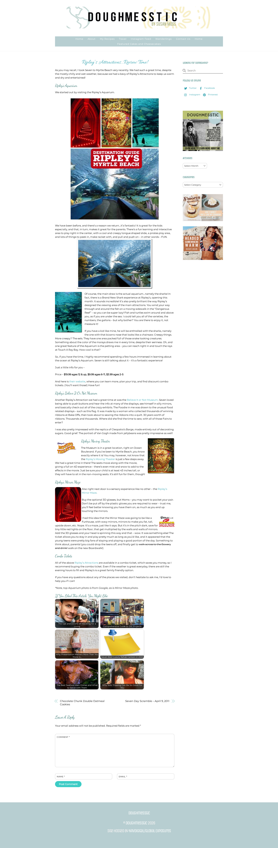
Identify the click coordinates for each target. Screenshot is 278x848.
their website (77, 381)
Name (61, 776)
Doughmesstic (136, 823)
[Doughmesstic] (139, 27)
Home (79, 39)
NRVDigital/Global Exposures (150, 830)
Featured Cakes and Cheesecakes (139, 44)
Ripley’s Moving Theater (100, 459)
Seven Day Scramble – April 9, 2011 (147, 701)
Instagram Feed (141, 39)
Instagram (194, 94)
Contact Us (183, 39)
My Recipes (107, 39)
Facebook (209, 88)
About (92, 39)
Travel (122, 39)
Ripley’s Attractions (86, 562)
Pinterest (212, 94)
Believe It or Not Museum (142, 399)
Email (123, 776)
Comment (63, 737)
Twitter (193, 88)
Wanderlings (163, 39)
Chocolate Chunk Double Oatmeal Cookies (82, 702)
